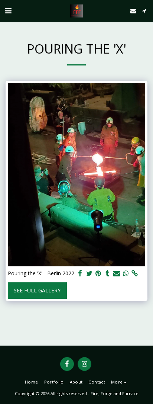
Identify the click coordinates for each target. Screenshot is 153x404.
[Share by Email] (116, 273)
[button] (8, 10)
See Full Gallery (37, 290)
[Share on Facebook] (80, 273)
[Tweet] (89, 273)
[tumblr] (107, 273)
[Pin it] (98, 273)
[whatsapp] (126, 273)
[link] (134, 273)
